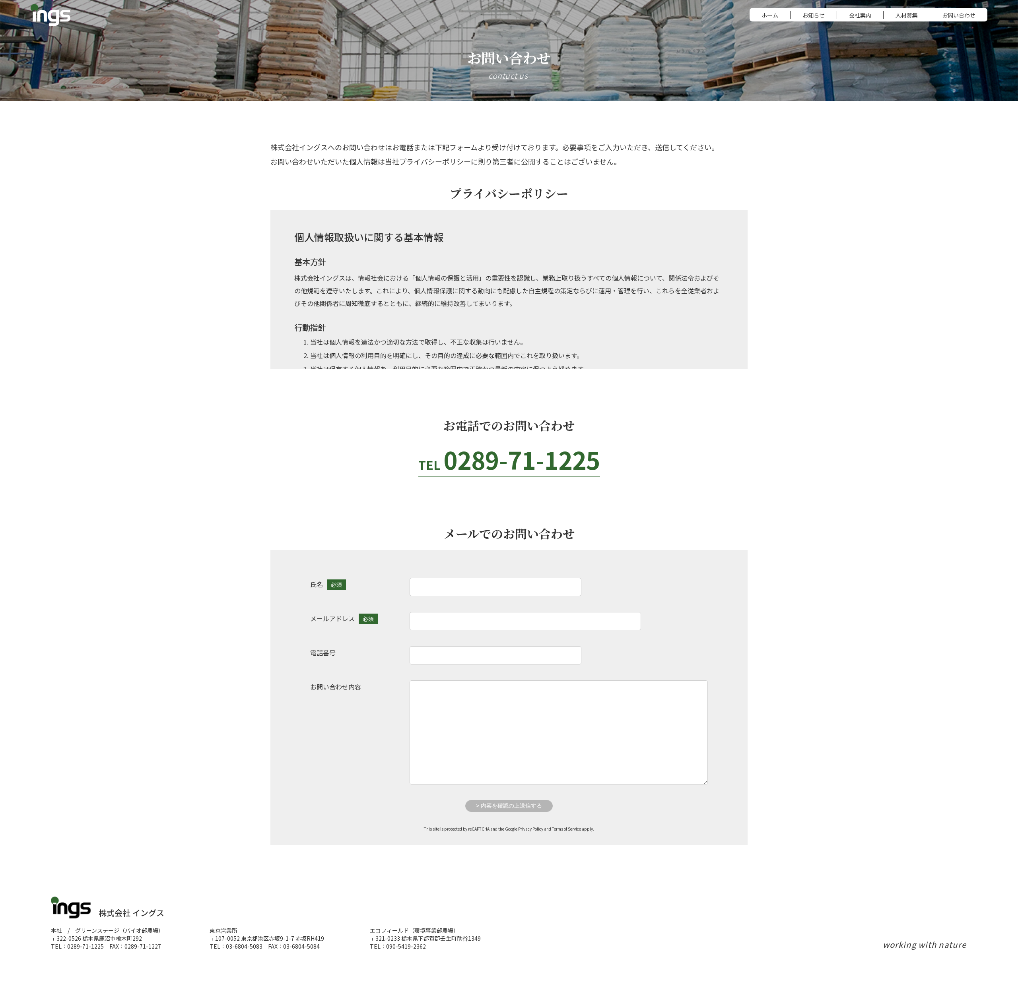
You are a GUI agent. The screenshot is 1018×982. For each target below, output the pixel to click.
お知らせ (813, 15)
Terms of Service (566, 829)
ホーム (770, 15)
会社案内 (860, 15)
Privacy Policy (530, 829)
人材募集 (907, 15)
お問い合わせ (958, 15)
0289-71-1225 (509, 459)
